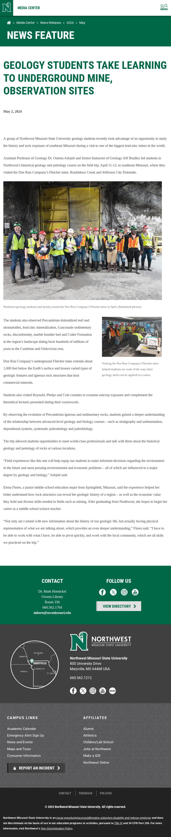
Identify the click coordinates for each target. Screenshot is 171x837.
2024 (70, 23)
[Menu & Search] (164, 8)
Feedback (85, 793)
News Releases (50, 23)
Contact (65, 793)
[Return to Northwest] (6, 8)
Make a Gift (91, 755)
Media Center (29, 7)
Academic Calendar (21, 728)
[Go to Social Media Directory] (112, 692)
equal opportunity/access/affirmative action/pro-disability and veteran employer (103, 817)
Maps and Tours (19, 749)
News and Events (20, 742)
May (82, 23)
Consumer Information (24, 755)
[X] (83, 692)
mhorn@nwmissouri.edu (52, 613)
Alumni (88, 728)
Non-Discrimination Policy (56, 828)
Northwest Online (96, 762)
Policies (106, 793)
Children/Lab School (98, 742)
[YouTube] (102, 692)
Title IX (118, 823)
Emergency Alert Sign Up (25, 735)
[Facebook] (73, 692)
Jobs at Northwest (97, 749)
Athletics (90, 735)
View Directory (117, 606)
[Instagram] (93, 692)
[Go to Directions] (34, 692)
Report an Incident (36, 768)
